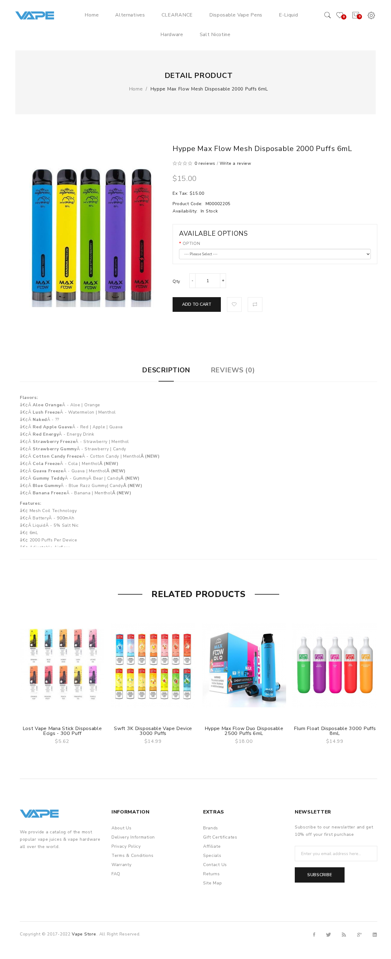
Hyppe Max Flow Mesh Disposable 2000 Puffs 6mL (209, 89)
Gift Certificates (220, 837)
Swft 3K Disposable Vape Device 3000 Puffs (153, 731)
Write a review (235, 163)
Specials (212, 855)
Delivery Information (133, 837)
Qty (176, 281)
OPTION (191, 243)
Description (166, 370)
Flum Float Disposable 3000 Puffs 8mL (335, 731)
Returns (211, 874)
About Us (121, 828)
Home (136, 89)
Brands (210, 828)
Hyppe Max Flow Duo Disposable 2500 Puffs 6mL (244, 731)
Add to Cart (196, 304)
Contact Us (215, 865)
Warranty (121, 865)
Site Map (212, 883)
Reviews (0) (233, 370)
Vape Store (84, 934)
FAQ (115, 874)
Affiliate (212, 846)
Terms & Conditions (132, 855)
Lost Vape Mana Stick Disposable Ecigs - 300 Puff (62, 731)
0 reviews (205, 163)
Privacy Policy (126, 846)
